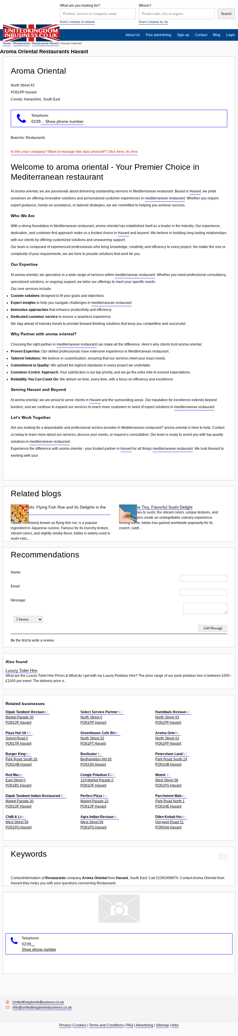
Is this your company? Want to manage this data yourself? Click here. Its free (74, 152)
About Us (132, 35)
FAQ (129, 1025)
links (175, 1025)
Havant (195, 191)
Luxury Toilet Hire (21, 670)
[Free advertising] (31, 33)
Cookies (79, 1025)
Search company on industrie (77, 21)
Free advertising (158, 35)
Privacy (65, 1025)
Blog (216, 35)
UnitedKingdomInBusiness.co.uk (38, 1002)
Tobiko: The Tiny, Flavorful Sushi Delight (155, 507)
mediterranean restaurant (165, 198)
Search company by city (153, 21)
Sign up (183, 35)
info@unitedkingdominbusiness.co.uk (42, 1007)
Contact (201, 35)
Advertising (144, 1025)
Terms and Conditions (106, 1025)
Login (230, 35)
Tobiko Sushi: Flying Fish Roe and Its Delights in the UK (58, 510)
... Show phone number (62, 121)
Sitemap (162, 1025)
